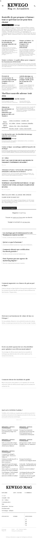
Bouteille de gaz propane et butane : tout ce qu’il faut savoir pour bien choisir (18, 19)
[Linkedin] (26, 523)
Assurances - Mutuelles (8, 180)
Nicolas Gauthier (6, 189)
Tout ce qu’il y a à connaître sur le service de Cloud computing (10, 469)
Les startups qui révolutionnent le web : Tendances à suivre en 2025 (18, 234)
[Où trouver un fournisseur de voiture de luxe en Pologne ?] (19, 305)
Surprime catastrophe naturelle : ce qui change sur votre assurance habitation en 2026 (18, 185)
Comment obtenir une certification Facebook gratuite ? (16, 250)
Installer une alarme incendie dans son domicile (16, 196)
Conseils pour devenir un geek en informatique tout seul (27, 476)
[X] (26, 525)
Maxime (4, 165)
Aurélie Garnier (20, 99)
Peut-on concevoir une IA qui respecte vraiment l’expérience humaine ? (17, 161)
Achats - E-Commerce (8, 98)
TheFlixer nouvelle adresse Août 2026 (17, 94)
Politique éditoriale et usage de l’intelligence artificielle (19, 537)
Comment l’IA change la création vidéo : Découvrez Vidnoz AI (9, 455)
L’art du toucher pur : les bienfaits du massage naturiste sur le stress (9, 43)
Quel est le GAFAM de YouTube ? (12, 410)
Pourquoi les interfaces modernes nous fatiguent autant (27, 459)
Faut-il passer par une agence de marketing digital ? (15, 260)
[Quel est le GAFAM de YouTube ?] (19, 399)
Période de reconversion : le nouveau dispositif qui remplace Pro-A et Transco (9, 79)
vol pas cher (26, 222)
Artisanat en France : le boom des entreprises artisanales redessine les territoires (17, 170)
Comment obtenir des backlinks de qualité (16, 379)
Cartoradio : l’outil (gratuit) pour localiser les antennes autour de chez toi (27, 465)
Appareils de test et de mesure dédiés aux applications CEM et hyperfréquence (10, 465)
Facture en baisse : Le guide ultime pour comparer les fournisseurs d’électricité (26, 44)
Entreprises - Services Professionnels (8, 427)
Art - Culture (5, 157)
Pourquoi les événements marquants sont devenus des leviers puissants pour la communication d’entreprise (26, 432)
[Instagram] (26, 521)
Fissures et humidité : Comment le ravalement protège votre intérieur (10, 431)
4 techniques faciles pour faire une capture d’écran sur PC (27, 473)
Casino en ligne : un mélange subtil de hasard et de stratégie (18, 148)
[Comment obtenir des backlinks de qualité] (19, 369)
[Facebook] (26, 519)
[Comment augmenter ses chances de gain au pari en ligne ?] (19, 272)
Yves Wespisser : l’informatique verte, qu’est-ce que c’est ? (10, 473)
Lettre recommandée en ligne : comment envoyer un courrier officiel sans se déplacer (9, 444)
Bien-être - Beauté (6, 138)
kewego (17, 25)
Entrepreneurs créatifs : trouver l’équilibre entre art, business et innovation (27, 444)
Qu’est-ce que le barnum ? (12, 242)
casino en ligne (17, 217)
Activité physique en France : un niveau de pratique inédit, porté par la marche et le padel (26, 79)
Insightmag (22, 213)
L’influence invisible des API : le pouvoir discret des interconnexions (10, 460)
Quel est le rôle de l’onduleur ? (27, 469)
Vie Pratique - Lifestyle (7, 25)
